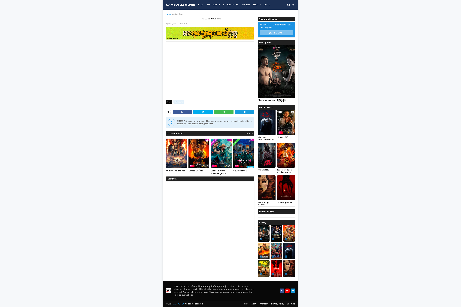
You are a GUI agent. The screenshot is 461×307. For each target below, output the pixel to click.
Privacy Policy (277, 303)
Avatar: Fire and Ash (175, 171)
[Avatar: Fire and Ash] (176, 153)
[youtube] (287, 291)
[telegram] (293, 291)
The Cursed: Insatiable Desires (266, 138)
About (254, 303)
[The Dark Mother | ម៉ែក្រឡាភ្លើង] (276, 71)
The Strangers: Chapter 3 (264, 203)
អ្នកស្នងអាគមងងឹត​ (263, 170)
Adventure (178, 14)
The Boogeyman (284, 202)
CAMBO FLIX (178, 303)
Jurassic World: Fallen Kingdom (218, 172)
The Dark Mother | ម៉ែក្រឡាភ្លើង (272, 100)
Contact (264, 303)
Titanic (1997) (283, 137)
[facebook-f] (282, 291)
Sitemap (291, 303)
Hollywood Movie (230, 5)
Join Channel (277, 32)
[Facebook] (182, 112)
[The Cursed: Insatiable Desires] (267, 122)
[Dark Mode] (288, 4)
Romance (246, 5)
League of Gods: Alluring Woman (284, 171)
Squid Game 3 (240, 171)
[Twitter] (203, 112)
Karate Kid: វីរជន (195, 171)
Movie (256, 5)
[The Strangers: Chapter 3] (267, 187)
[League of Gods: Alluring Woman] (286, 155)
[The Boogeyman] (286, 187)
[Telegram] (244, 112)
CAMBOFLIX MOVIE (180, 5)
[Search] (293, 5)
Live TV (267, 5)
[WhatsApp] (224, 112)
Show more (248, 133)
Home (200, 5)
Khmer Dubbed (213, 5)
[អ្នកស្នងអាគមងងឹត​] (267, 155)
